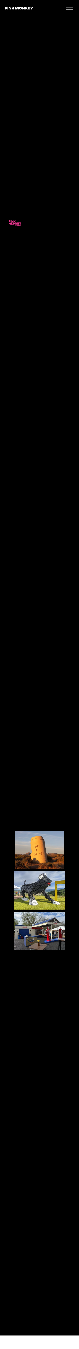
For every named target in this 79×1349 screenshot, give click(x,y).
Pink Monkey (19, 8)
